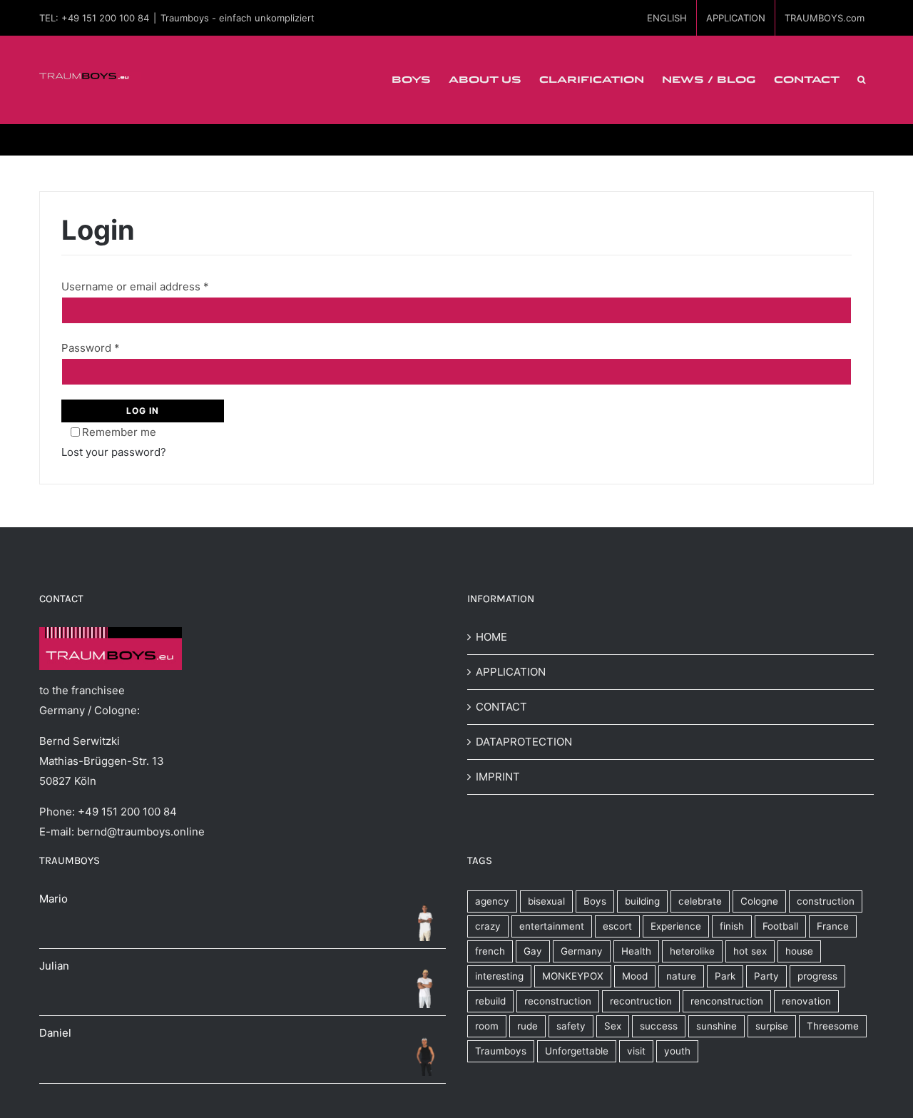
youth (677, 1051)
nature (681, 976)
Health (636, 951)
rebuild (490, 1001)
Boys (594, 901)
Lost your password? (113, 452)
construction (826, 901)
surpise (771, 1026)
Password (90, 348)
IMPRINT (498, 776)
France (833, 926)
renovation (806, 1001)
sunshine (716, 1026)
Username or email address (135, 286)
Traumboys (500, 1051)
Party (766, 976)
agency (492, 901)
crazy (488, 926)
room (487, 1026)
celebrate (700, 901)
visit (636, 1051)
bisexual (546, 901)
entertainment (551, 926)
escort (617, 926)
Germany (582, 951)
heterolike (692, 951)
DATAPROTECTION (524, 741)
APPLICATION (511, 672)
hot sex (750, 951)
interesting (499, 976)
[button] (861, 79)
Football (780, 926)
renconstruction (726, 1001)
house (799, 951)
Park (725, 976)
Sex (612, 1026)
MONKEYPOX (572, 976)
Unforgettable (576, 1051)
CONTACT (501, 706)
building (642, 901)
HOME (491, 637)
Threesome (833, 1026)
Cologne (759, 901)
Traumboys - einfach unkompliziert (237, 18)
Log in (142, 410)
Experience (676, 926)
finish (732, 926)
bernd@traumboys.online (141, 831)
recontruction (641, 1001)
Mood (635, 976)
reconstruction (557, 1001)
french (490, 951)
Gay (533, 951)
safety (571, 1026)
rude (527, 1026)
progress (817, 976)
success (659, 1026)
